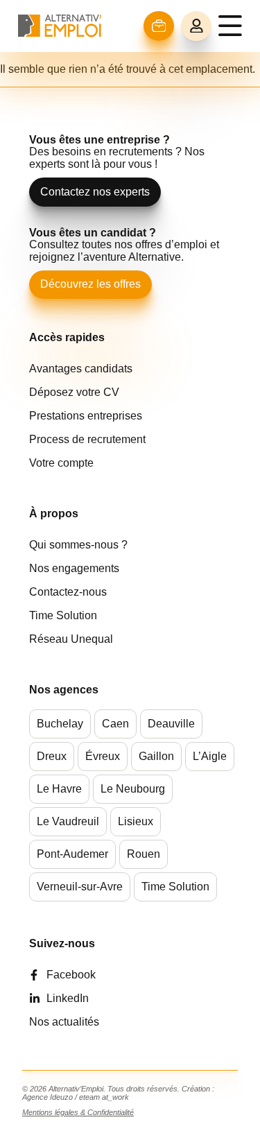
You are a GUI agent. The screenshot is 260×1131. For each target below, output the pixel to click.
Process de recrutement (87, 439)
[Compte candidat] (196, 26)
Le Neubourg (133, 789)
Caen (115, 723)
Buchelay (60, 723)
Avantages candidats (80, 368)
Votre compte (61, 463)
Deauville (171, 723)
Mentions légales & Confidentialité (78, 1112)
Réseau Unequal (71, 639)
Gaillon (156, 756)
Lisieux (135, 821)
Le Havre (59, 789)
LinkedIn (67, 998)
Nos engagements (74, 568)
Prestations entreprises (85, 416)
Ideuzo (61, 1097)
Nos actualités (64, 1022)
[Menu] (230, 25)
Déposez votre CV (74, 392)
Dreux (52, 756)
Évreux (102, 756)
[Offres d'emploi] (159, 26)
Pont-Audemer (72, 854)
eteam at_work (104, 1097)
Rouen (143, 854)
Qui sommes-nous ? (78, 545)
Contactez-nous (68, 592)
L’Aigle (210, 756)
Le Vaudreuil (68, 821)
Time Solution (63, 615)
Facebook (71, 975)
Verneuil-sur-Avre (80, 886)
